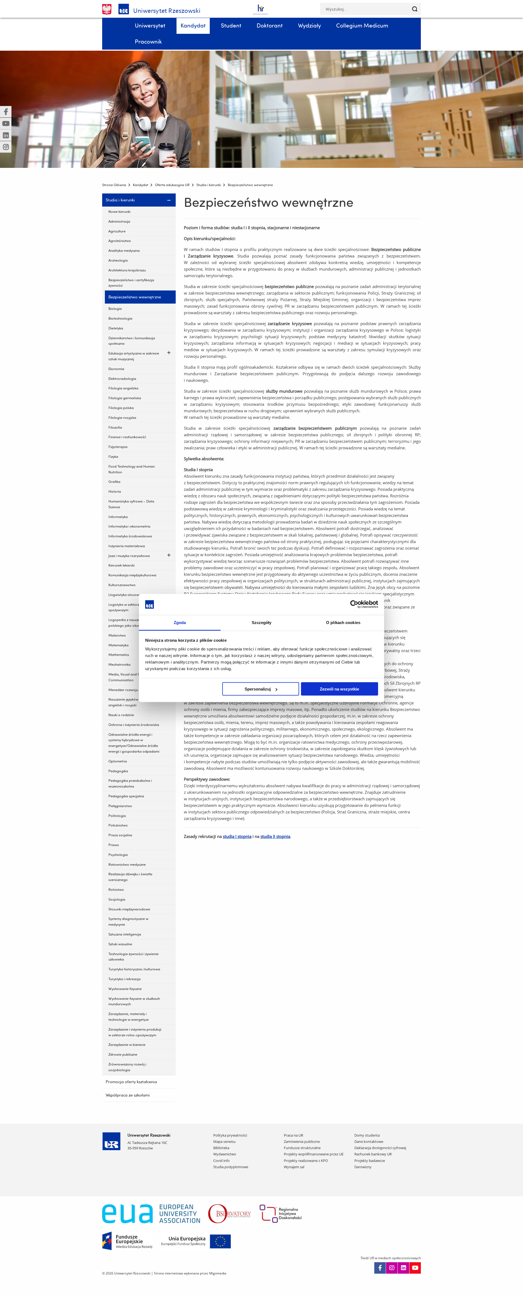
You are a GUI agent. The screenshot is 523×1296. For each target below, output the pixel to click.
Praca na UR (293, 1135)
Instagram (391, 1268)
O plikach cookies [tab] (343, 622)
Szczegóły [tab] (262, 622)
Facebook (380, 1268)
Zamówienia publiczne (302, 1141)
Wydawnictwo (224, 1154)
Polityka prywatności (230, 1135)
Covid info (221, 1160)
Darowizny (363, 1166)
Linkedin (403, 1268)
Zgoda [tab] (180, 622)
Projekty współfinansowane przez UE (313, 1154)
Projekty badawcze (369, 1160)
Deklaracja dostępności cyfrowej (380, 1147)
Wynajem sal (294, 1166)
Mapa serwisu (224, 1141)
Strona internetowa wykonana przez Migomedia (190, 1273)
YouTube (415, 1268)
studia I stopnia (237, 836)
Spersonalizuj (258, 689)
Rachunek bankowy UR (373, 1154)
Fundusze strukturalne (302, 1147)
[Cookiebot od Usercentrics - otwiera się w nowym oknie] (354, 604)
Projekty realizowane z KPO (306, 1160)
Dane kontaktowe (368, 1141)
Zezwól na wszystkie (339, 689)
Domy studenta (367, 1135)
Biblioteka (221, 1147)
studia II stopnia (275, 836)
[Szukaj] (415, 9)
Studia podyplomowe (230, 1166)
